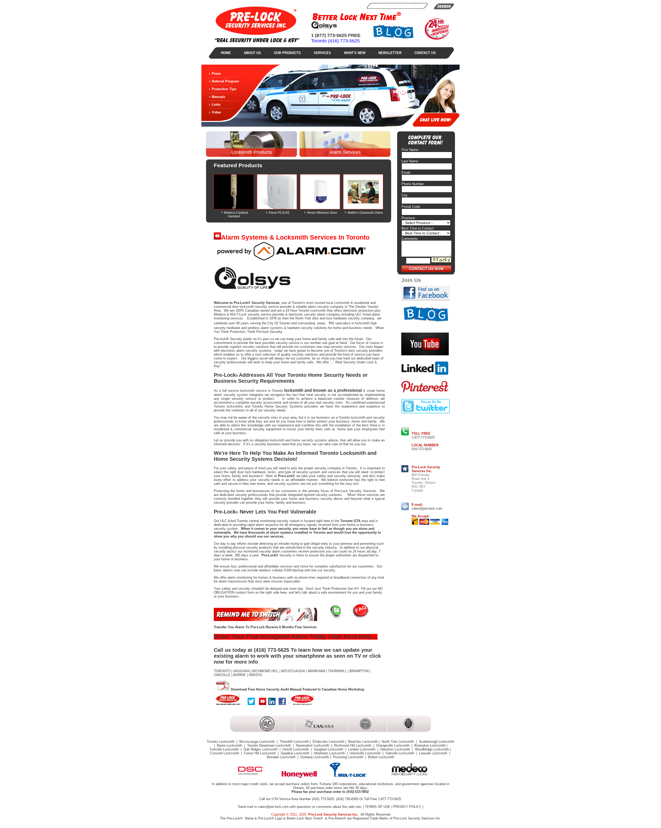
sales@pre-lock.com (427, 508)
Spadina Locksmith (295, 753)
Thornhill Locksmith (294, 741)
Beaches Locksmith (363, 741)
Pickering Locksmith (348, 757)
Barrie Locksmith (230, 745)
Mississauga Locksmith (257, 741)
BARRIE (239, 675)
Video (216, 112)
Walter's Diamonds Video (365, 212)
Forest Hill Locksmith (260, 753)
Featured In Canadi (318, 689)
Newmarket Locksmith (313, 745)
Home (226, 53)
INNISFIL (256, 675)
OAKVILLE (222, 675)
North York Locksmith (398, 741)
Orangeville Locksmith (393, 745)
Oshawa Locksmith (314, 757)
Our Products (287, 53)
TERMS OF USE (377, 807)
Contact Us (425, 53)
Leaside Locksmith (433, 753)
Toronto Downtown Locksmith (269, 745)
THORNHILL (337, 671)
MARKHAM (316, 671)
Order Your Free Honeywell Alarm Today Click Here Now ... (295, 636)
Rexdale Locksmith (281, 757)
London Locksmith (362, 749)
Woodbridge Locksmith (432, 749)
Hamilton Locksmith (395, 749)
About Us (252, 53)
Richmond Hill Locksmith (353, 745)
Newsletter (390, 53)
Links (216, 104)
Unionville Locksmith (366, 753)
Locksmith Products (251, 152)
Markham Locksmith (330, 753)
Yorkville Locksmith (224, 749)
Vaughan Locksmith (329, 749)
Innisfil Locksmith (296, 749)
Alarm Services (345, 152)
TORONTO (222, 671)
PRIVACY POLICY (407, 807)
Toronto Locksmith (312, 310)
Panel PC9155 (279, 212)
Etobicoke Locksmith (328, 741)
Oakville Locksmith (400, 753)
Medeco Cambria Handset (236, 214)
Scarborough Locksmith (436, 741)
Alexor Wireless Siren (322, 212)
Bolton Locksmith (381, 757)
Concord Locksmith (225, 753)
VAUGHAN (241, 671)
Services (322, 53)
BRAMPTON (358, 671)
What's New (354, 53)
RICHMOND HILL (264, 671)
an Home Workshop (348, 689)
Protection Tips (224, 89)
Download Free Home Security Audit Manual (266, 689)
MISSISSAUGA (293, 671)
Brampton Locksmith (429, 745)
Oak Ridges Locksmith (261, 749)
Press (216, 73)
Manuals (218, 97)
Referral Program (225, 81)
